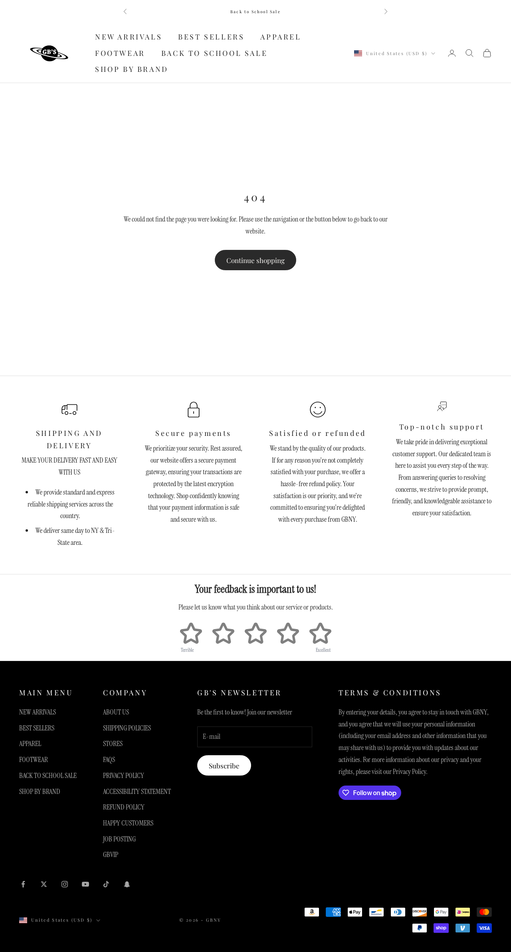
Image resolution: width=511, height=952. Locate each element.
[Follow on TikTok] (106, 884)
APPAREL (280, 37)
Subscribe (224, 765)
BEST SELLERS (211, 37)
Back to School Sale (255, 11)
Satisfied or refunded (317, 433)
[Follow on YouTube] (85, 884)
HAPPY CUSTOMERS (128, 823)
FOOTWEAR (120, 53)
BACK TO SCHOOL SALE (214, 53)
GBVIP (110, 854)
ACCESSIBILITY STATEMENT (137, 791)
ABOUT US (116, 712)
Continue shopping (255, 260)
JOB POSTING (119, 839)
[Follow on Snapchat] (127, 884)
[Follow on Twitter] (44, 884)
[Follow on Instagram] (65, 884)
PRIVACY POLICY (123, 775)
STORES (113, 743)
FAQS (109, 759)
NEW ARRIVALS (128, 37)
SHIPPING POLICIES (127, 728)
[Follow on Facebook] (23, 884)
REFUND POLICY (124, 807)
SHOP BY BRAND (131, 69)
